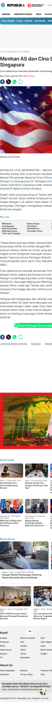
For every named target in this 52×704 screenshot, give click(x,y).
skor (38, 14)
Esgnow (3, 653)
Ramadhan (25, 657)
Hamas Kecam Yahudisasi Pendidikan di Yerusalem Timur (35, 227)
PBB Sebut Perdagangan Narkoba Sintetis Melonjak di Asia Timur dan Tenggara (11, 228)
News (2, 646)
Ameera (3, 638)
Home (2, 51)
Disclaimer (4, 674)
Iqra (22, 642)
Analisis (23, 646)
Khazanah (4, 642)
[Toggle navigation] (3, 5)
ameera (6, 14)
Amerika (28, 21)
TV (1, 657)
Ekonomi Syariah (23, 14)
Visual (23, 653)
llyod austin (35, 344)
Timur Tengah (8, 21)
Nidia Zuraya (28, 76)
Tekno (23, 650)
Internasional (12, 51)
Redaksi (24, 670)
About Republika (7, 670)
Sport (43, 646)
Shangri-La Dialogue (13, 181)
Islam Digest (46, 642)
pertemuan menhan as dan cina (14, 344)
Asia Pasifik (40, 21)
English (44, 653)
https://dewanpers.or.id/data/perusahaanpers (22, 689)
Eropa (19, 21)
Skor (43, 638)
